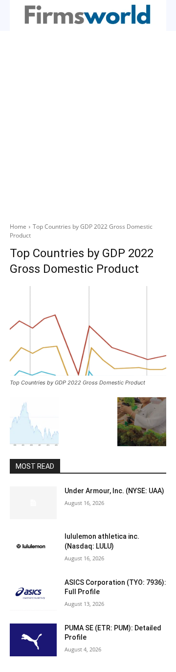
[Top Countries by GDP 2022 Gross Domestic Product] (88, 331)
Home (18, 226)
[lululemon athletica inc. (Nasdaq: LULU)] (33, 548)
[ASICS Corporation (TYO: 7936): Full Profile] (33, 594)
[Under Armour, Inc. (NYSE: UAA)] (33, 502)
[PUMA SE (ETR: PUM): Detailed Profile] (33, 640)
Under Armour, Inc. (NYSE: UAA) (114, 491)
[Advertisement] (88, 124)
